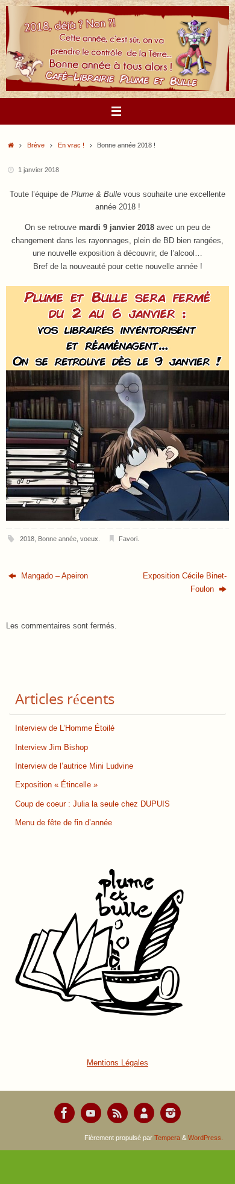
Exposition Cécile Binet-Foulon (185, 582)
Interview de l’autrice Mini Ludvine (74, 766)
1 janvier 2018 (38, 169)
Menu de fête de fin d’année (63, 823)
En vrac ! (71, 145)
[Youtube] (91, 1113)
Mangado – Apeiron (53, 576)
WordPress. (205, 1137)
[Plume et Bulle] (64, 1113)
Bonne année (57, 538)
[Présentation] (144, 1113)
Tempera (167, 1137)
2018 (27, 538)
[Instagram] (170, 1113)
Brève (36, 145)
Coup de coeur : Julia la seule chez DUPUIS (92, 804)
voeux (89, 538)
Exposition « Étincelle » (56, 785)
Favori (128, 538)
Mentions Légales (117, 1063)
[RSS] (117, 1113)
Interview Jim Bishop (51, 747)
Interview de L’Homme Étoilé (64, 728)
